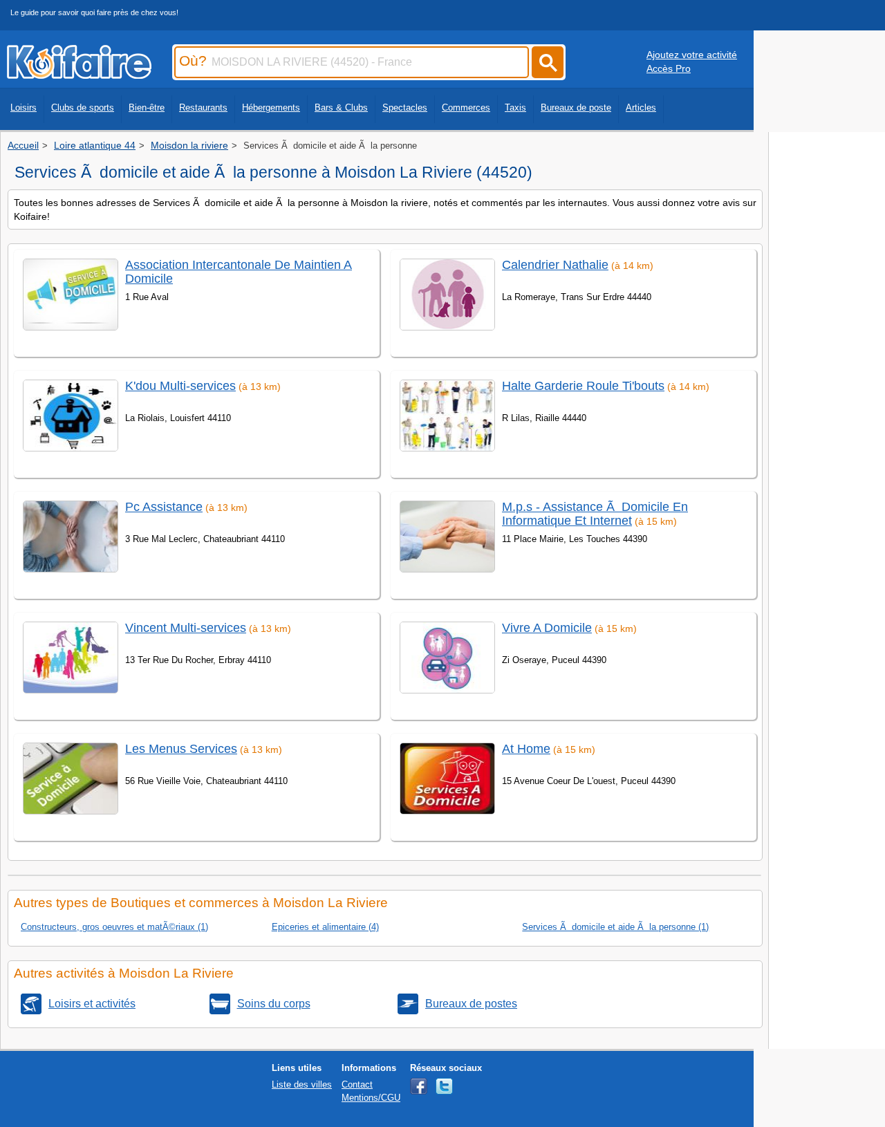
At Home (526, 749)
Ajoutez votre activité (691, 54)
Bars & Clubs (341, 107)
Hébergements (271, 107)
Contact (357, 1084)
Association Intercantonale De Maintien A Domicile (238, 271)
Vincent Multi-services (185, 628)
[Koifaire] (79, 75)
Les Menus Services (181, 749)
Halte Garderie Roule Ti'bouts (583, 386)
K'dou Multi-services (180, 386)
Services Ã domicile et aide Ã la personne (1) (615, 927)
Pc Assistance (164, 507)
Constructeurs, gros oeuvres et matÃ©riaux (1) (114, 927)
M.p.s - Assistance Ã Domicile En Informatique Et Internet (595, 513)
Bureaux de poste (576, 107)
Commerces (466, 107)
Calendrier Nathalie (555, 265)
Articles (641, 107)
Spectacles (404, 107)
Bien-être (147, 107)
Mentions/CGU (371, 1097)
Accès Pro (668, 68)
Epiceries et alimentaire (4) (325, 927)
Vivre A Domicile (547, 628)
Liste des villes (302, 1084)
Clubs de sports (82, 107)
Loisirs (23, 107)
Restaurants (203, 107)
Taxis (515, 107)
